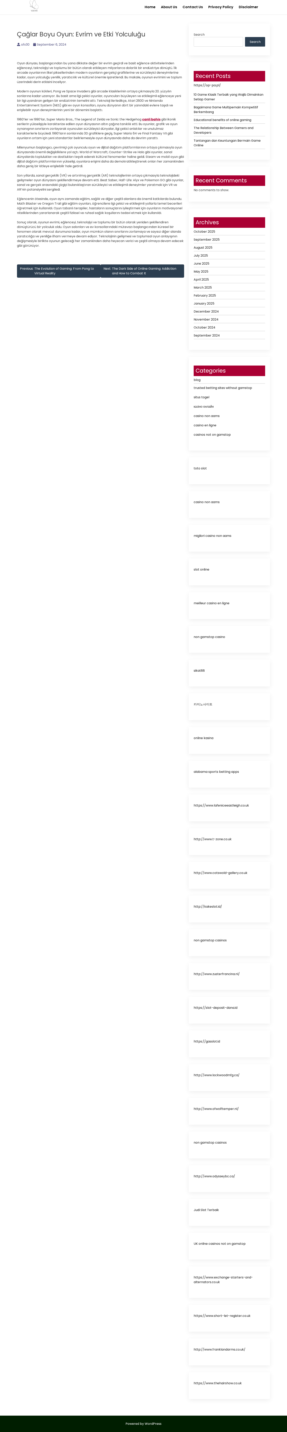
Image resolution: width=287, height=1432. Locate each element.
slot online (201, 569)
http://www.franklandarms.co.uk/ (219, 1349)
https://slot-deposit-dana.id (215, 1007)
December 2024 (206, 311)
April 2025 (201, 279)
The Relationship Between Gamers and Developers (223, 130)
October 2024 (204, 327)
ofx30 (25, 44)
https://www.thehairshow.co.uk (218, 1383)
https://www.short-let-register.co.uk (222, 1316)
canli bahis (151, 119)
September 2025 (207, 239)
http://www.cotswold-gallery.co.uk (220, 873)
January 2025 (204, 303)
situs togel (201, 397)
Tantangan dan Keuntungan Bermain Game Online (227, 143)
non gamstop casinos (210, 940)
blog (197, 380)
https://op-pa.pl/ (207, 85)
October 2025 (204, 231)
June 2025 (201, 263)
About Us (169, 6)
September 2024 (207, 335)
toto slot (200, 468)
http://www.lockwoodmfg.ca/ (217, 1075)
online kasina (203, 738)
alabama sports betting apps (216, 771)
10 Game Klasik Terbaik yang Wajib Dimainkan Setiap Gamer (228, 97)
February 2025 (205, 295)
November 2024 (206, 319)
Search (199, 34)
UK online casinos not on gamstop (220, 1243)
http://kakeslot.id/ (208, 906)
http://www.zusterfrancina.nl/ (217, 974)
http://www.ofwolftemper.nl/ (216, 1109)
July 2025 (201, 255)
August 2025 (203, 247)
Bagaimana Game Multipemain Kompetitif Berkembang (226, 109)
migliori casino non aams (212, 536)
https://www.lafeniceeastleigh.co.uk (221, 805)
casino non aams (207, 416)
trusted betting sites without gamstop (223, 388)
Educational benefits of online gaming (222, 120)
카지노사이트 (203, 704)
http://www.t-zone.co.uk (213, 839)
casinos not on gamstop (212, 434)
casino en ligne (205, 425)
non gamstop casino (209, 637)
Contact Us (193, 6)
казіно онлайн (204, 406)
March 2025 (203, 287)
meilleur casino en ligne (211, 603)
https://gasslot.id (207, 1041)
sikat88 (199, 670)
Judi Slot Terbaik (206, 1210)
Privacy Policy (220, 6)
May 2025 (201, 271)
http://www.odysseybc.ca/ (214, 1176)
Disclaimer (248, 6)
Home (150, 6)
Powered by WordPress (143, 1423)
